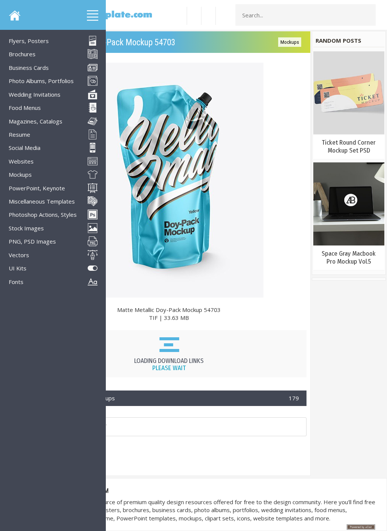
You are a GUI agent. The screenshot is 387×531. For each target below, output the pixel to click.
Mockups (289, 42)
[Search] (368, 15)
